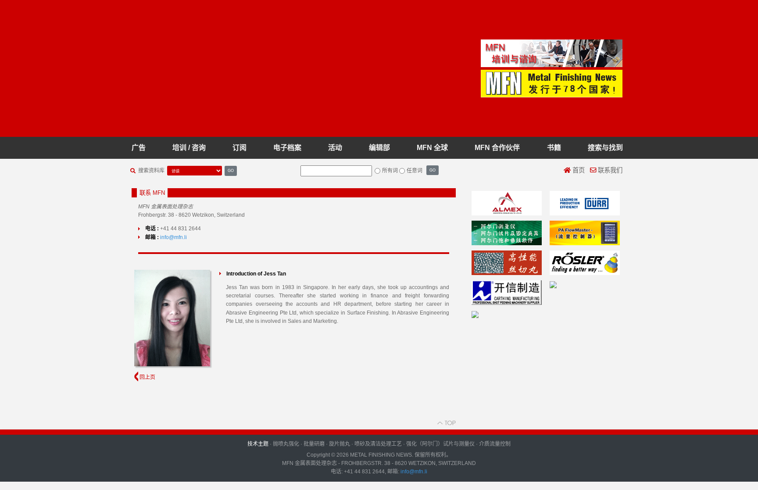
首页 (578, 170)
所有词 (390, 171)
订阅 (239, 147)
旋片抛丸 (339, 444)
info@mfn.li (173, 237)
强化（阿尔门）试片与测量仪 (440, 444)
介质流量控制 (495, 444)
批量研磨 (314, 444)
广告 (139, 147)
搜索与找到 (605, 147)
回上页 (146, 377)
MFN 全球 (432, 147)
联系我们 (609, 170)
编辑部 (379, 147)
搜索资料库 (151, 171)
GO (231, 170)
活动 (335, 147)
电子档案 (287, 147)
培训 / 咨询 (189, 147)
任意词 (414, 171)
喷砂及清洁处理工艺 (378, 444)
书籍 (554, 147)
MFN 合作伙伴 (497, 147)
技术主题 (257, 444)
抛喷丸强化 (286, 444)
